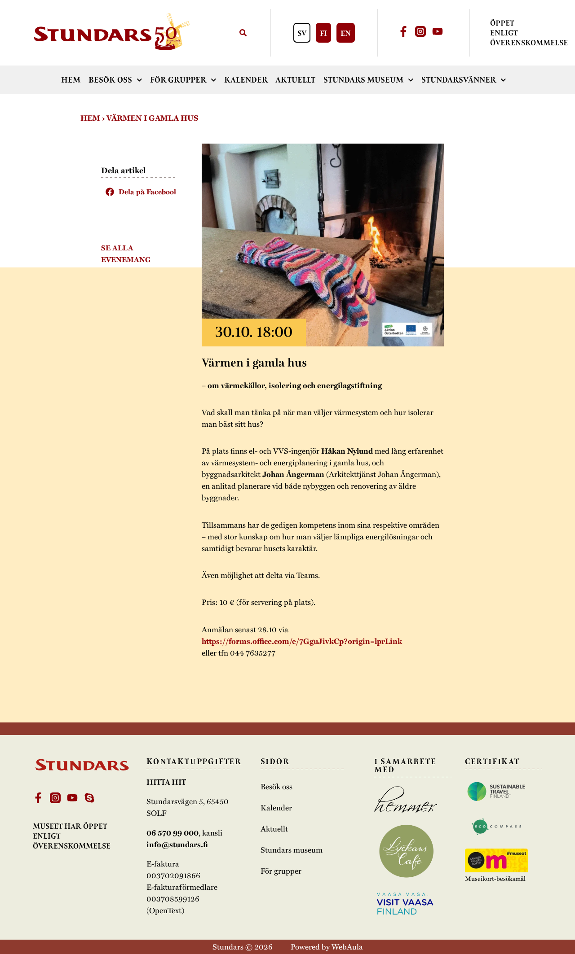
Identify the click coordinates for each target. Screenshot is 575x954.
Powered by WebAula (327, 946)
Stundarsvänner (458, 79)
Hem (70, 79)
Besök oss (110, 79)
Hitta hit (166, 782)
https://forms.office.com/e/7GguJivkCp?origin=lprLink (302, 641)
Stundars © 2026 (242, 946)
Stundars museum (363, 79)
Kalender (246, 79)
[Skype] (89, 797)
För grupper (178, 79)
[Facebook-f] (403, 31)
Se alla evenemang (126, 253)
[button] (138, 192)
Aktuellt (295, 79)
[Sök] (242, 33)
